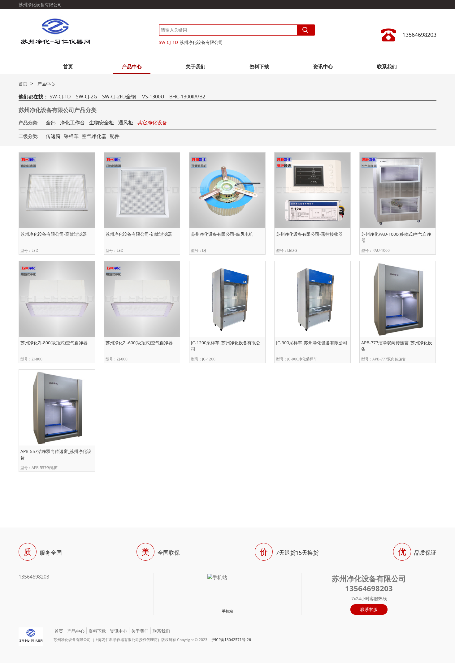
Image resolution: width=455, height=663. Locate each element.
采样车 (71, 136)
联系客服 (369, 609)
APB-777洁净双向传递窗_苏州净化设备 (396, 346)
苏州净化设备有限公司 (201, 42)
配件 (114, 136)
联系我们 (387, 66)
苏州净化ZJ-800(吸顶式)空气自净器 (54, 343)
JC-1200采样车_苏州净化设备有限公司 (225, 346)
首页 (68, 66)
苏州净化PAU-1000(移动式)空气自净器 (396, 237)
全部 (51, 122)
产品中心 (132, 66)
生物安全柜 (101, 122)
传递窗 (53, 136)
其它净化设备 (152, 122)
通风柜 (125, 122)
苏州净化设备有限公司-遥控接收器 (309, 234)
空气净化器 (94, 136)
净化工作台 (72, 122)
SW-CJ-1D (168, 42)
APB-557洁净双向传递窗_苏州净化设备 (55, 454)
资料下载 (259, 66)
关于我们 (196, 66)
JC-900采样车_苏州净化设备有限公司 (311, 343)
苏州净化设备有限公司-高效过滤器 (53, 234)
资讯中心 (323, 66)
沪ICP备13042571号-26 (231, 639)
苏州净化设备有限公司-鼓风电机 (222, 234)
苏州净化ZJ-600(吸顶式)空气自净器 (139, 343)
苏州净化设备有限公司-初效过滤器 (139, 234)
